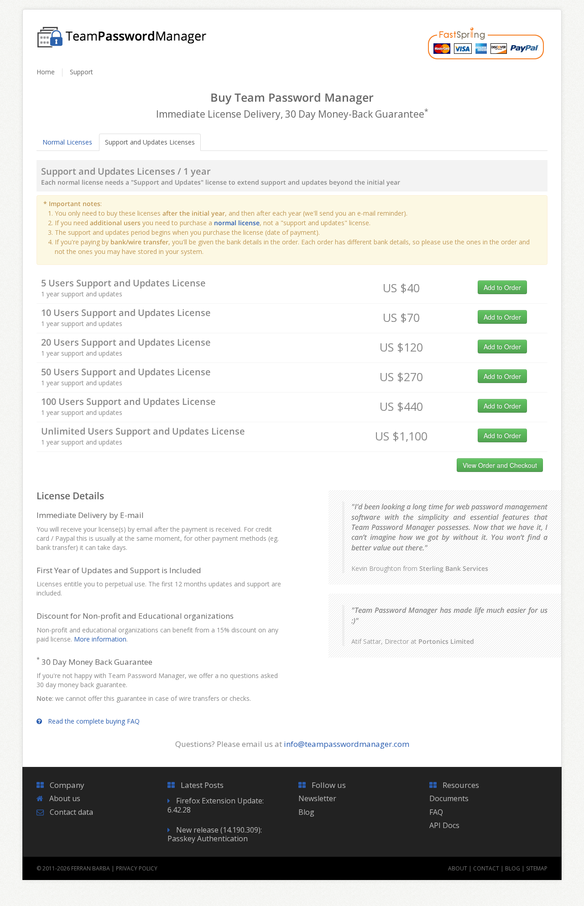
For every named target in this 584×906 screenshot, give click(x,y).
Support (81, 71)
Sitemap (537, 868)
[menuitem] (49, 76)
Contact (486, 868)
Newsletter (317, 798)
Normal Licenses (67, 142)
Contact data (71, 812)
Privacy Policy (136, 868)
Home (45, 71)
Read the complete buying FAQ (94, 721)
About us (64, 798)
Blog (306, 812)
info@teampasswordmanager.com (346, 744)
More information (100, 639)
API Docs (444, 825)
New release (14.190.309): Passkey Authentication (214, 834)
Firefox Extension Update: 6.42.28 (215, 805)
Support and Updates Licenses (150, 142)
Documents (449, 798)
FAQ (436, 812)
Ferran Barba (90, 868)
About (457, 868)
